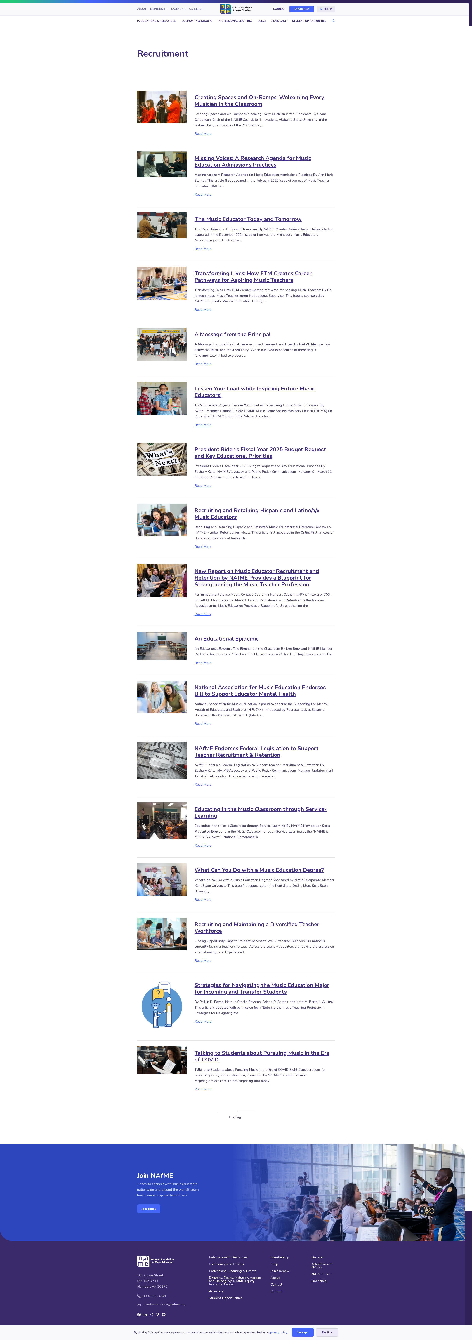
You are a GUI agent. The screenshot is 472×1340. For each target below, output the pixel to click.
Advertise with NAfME (322, 1240)
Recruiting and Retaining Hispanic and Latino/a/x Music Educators (257, 514)
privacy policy (278, 1332)
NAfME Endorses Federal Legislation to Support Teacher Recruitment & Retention (257, 752)
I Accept (302, 1332)
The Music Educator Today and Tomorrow (248, 219)
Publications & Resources (156, 21)
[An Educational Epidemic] (162, 645)
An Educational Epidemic (226, 639)
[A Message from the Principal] (162, 344)
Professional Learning (235, 21)
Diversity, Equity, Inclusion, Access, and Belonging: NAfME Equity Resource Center (235, 1255)
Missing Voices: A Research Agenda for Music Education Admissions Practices (253, 161)
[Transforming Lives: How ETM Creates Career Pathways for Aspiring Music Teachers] (162, 283)
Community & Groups (196, 21)
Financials (319, 1255)
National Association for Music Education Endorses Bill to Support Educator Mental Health (260, 691)
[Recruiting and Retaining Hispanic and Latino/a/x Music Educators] (162, 519)
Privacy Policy (299, 1316)
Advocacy (278, 21)
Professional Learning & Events (232, 1245)
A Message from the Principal (233, 334)
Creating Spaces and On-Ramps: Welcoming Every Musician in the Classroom (259, 101)
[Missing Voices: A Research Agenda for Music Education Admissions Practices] (162, 164)
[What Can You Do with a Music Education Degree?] (162, 879)
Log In (328, 9)
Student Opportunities (309, 21)
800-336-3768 (154, 1270)
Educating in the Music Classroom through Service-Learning (261, 812)
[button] (332, 21)
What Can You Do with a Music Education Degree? (259, 870)
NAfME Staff (321, 1248)
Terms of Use (325, 1316)
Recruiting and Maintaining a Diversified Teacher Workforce (257, 928)
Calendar (178, 9)
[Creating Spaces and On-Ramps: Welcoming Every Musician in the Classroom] (162, 107)
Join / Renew (279, 1245)
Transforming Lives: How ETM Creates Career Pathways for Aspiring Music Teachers (253, 277)
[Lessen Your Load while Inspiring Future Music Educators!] (162, 398)
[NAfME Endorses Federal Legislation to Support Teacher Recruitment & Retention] (162, 760)
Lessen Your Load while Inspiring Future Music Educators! (255, 392)
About (141, 9)
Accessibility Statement (250, 1316)
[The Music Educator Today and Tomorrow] (162, 225)
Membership (158, 9)
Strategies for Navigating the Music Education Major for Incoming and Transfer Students (262, 988)
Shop (274, 1238)
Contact (276, 1259)
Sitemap (279, 1316)
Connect (279, 9)
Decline (327, 1332)
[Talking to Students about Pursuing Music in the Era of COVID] (162, 1060)
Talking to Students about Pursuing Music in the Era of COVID (262, 1056)
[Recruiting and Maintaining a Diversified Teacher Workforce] (162, 933)
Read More (203, 133)
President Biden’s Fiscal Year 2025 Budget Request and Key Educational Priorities (260, 453)
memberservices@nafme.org (164, 1278)
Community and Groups (226, 1238)
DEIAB (262, 21)
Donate (317, 1231)
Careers (195, 9)
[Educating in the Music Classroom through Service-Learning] (162, 820)
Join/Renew (302, 9)
